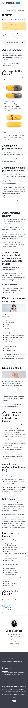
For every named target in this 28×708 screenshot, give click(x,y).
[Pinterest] (15, 701)
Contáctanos (5, 671)
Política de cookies (6, 662)
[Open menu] (25, 3)
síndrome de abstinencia (14, 234)
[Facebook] (13, 701)
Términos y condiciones (17, 662)
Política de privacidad (17, 661)
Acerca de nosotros (6, 661)
